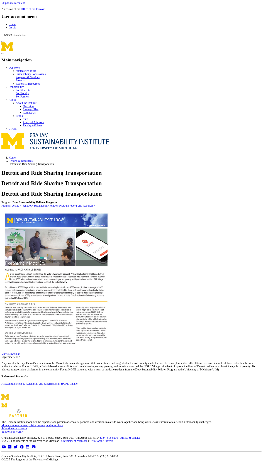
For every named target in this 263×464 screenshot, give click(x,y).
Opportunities (16, 86)
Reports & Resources (28, 83)
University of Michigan (74, 440)
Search (8, 34)
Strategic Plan (30, 109)
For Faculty (22, 93)
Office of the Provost (33, 9)
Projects (20, 80)
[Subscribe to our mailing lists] (34, 446)
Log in (12, 27)
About (12, 99)
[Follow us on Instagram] (10, 446)
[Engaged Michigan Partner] (18, 415)
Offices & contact (130, 437)
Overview (28, 106)
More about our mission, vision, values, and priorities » (32, 425)
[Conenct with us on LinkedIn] (28, 446)
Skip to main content (13, 2)
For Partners (23, 96)
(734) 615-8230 (109, 437)
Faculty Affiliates (32, 125)
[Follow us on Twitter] (16, 446)
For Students (23, 90)
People (19, 115)
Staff (25, 119)
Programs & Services (28, 77)
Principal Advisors (33, 122)
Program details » (11, 205)
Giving (12, 128)
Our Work (14, 67)
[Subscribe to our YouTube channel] (4, 446)
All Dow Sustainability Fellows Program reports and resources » (59, 205)
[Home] (131, 46)
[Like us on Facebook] (22, 446)
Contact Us (29, 112)
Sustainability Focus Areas (31, 74)
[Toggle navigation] (2, 53)
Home (12, 24)
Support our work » (12, 431)
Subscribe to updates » (14, 428)
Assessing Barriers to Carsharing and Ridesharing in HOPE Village (39, 383)
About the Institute (26, 102)
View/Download (10, 353)
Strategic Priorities (26, 70)
